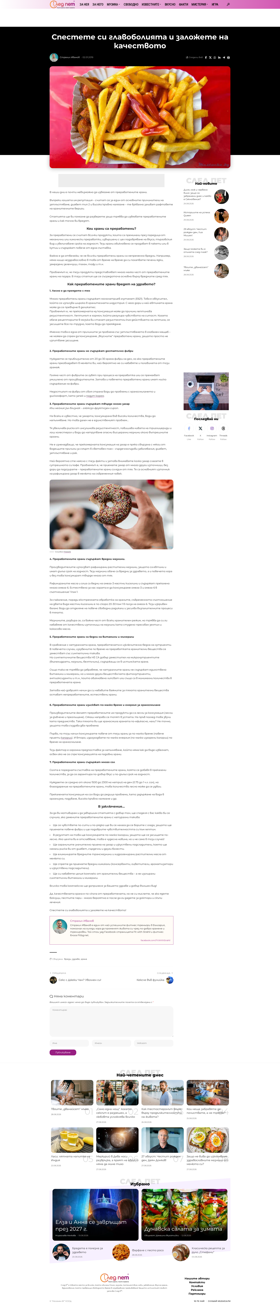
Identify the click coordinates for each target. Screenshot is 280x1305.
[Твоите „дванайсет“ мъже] (221, 271)
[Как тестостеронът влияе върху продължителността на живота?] (162, 1092)
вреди (67, 959)
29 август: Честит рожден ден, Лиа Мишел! (195, 232)
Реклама (197, 1290)
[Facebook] (189, 432)
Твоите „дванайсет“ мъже (70, 1109)
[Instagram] (211, 432)
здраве (76, 959)
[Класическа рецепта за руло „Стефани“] (181, 1252)
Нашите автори (197, 1278)
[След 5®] (62, 4)
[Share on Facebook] (206, 57)
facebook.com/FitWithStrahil (155, 940)
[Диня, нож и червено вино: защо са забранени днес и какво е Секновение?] (221, 196)
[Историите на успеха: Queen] (221, 216)
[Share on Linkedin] (219, 57)
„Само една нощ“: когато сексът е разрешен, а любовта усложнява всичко (115, 1112)
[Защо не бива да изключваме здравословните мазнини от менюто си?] (208, 1140)
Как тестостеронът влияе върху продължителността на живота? (161, 1112)
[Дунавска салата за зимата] (184, 1215)
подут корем (95, 395)
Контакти (197, 1282)
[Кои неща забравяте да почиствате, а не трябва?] (208, 1092)
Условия (197, 1286)
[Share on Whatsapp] (215, 57)
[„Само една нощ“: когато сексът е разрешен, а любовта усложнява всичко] (117, 1092)
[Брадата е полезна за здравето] (61, 1252)
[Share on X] (210, 57)
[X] (200, 432)
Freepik (67, 552)
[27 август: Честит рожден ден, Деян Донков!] (162, 1140)
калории (66, 737)
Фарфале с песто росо (148, 1250)
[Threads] (223, 432)
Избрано (140, 1184)
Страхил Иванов (70, 57)
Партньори (197, 1293)
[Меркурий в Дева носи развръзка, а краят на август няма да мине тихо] (117, 1140)
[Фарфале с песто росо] (121, 1252)
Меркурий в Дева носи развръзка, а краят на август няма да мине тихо (117, 1160)
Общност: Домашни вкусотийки (161, 1235)
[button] (228, 4)
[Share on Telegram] (224, 57)
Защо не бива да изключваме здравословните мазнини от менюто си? (207, 1160)
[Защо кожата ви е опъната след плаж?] (221, 252)
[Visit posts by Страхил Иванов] (54, 57)
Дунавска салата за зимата (183, 1229)
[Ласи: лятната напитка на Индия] (72, 1140)
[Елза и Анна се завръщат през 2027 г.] (95, 1215)
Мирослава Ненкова (65, 1235)
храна (84, 959)
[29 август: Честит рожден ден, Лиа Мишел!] (221, 234)
